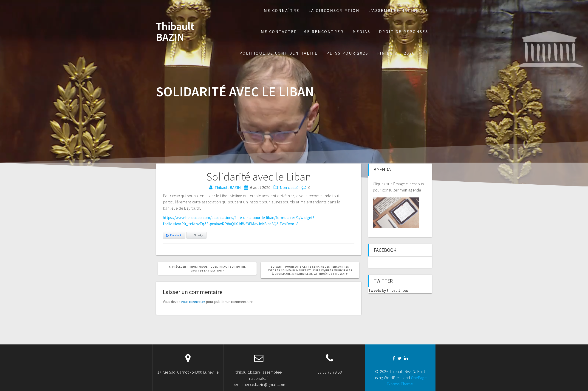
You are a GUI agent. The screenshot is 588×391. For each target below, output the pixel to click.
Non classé (289, 187)
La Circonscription (333, 10)
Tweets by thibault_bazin (390, 290)
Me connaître (282, 10)
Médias (361, 31)
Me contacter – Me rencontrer (302, 31)
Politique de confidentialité (278, 53)
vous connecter (193, 301)
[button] (426, 53)
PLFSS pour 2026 (347, 53)
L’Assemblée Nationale (398, 10)
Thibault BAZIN (175, 32)
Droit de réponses (403, 31)
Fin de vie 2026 (396, 53)
